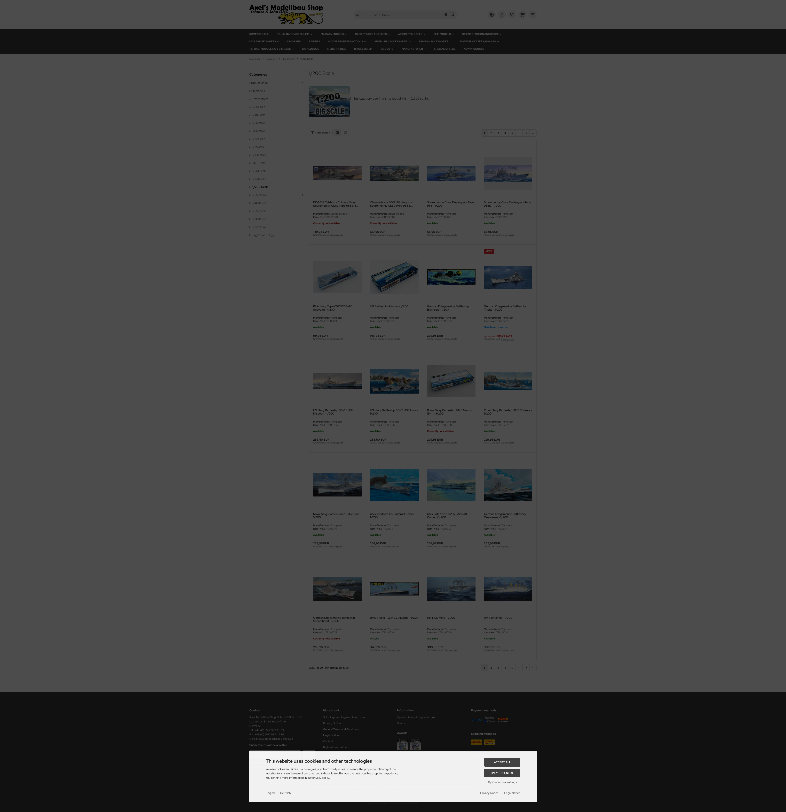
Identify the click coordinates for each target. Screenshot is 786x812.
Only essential (502, 773)
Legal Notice (512, 793)
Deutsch (285, 793)
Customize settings (504, 782)
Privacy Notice (489, 793)
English (270, 793)
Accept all (502, 762)
